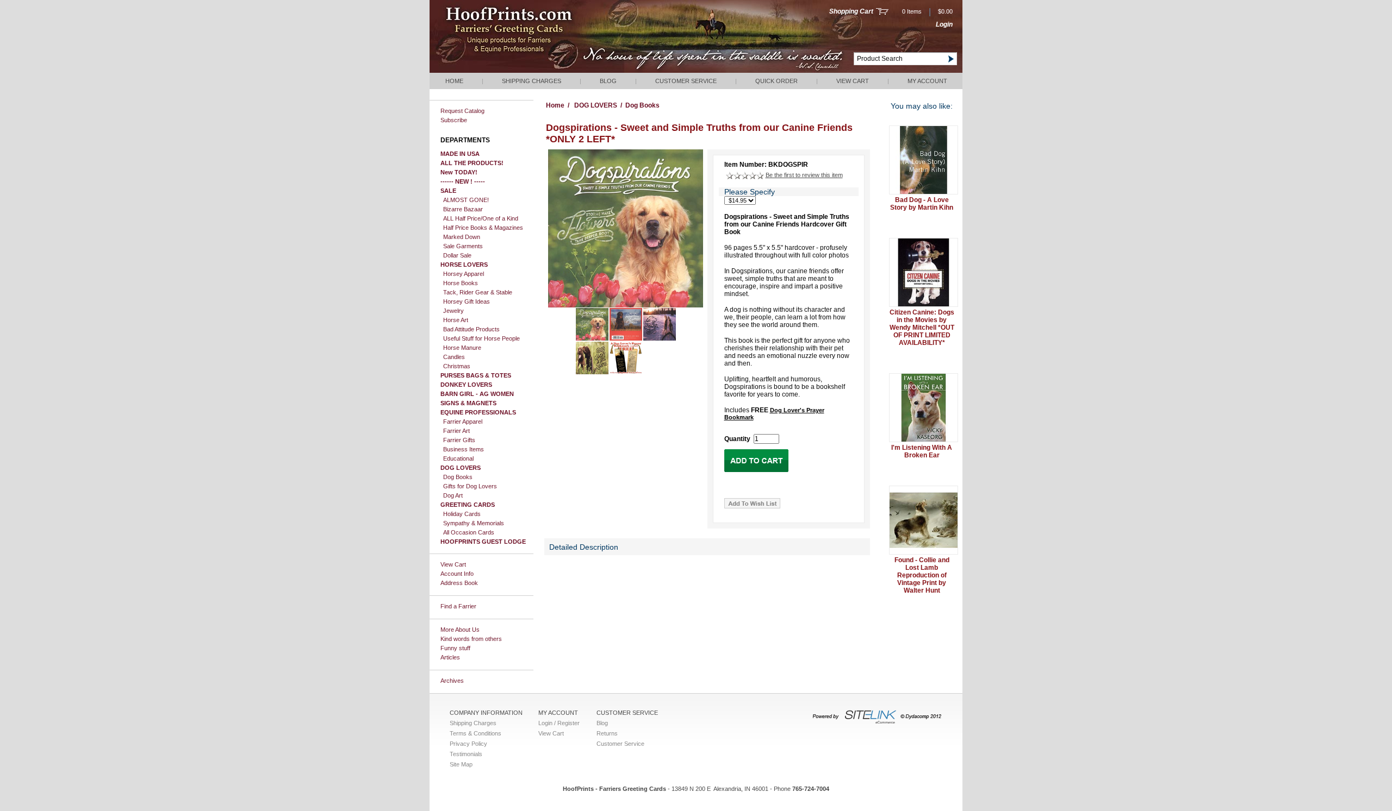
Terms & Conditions (475, 733)
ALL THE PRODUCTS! (472, 163)
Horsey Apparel (463, 274)
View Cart (852, 81)
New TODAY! (458, 172)
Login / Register (559, 723)
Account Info (457, 573)
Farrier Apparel (462, 421)
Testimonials (466, 754)
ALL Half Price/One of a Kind (480, 218)
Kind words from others (471, 639)
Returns (607, 733)
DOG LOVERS (460, 467)
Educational (458, 458)
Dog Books (458, 477)
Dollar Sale (457, 255)
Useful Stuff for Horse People (481, 338)
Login (944, 24)
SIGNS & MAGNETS (468, 403)
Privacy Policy (468, 743)
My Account (927, 81)
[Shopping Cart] (882, 12)
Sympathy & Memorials (473, 523)
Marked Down (461, 237)
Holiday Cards (462, 514)
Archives (452, 680)
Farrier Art (456, 430)
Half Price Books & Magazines (483, 227)
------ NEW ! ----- (462, 181)
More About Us (460, 629)
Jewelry (453, 310)
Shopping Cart (851, 11)
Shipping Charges (531, 81)
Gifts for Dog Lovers (470, 486)
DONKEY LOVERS (466, 384)
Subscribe (453, 120)
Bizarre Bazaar (463, 209)
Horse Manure (462, 347)
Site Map (461, 764)
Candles (454, 357)
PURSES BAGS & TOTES (475, 375)
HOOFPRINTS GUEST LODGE (483, 541)
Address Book (459, 583)
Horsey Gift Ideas (466, 301)
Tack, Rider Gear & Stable (477, 292)
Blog (608, 81)
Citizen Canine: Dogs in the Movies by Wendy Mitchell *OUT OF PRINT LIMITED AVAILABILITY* (922, 328)
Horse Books (460, 283)
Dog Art (453, 495)
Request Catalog (462, 111)
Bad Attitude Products (471, 329)
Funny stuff (455, 648)
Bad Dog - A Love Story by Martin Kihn (921, 203)
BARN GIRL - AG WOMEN (477, 394)
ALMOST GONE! (466, 200)
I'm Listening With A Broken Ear (921, 451)
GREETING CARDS (467, 504)
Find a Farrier (458, 606)
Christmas (456, 366)
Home (454, 81)
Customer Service (686, 81)
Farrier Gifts (459, 440)
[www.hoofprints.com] (541, 70)
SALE (448, 190)
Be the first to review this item (804, 175)
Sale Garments (463, 246)
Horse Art (455, 320)
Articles (450, 657)
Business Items (463, 449)
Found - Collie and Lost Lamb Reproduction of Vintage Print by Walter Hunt (921, 575)
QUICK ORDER (776, 81)
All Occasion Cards (468, 532)
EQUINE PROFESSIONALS (478, 412)
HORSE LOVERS (464, 264)
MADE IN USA (460, 153)
